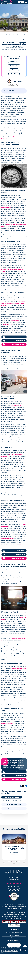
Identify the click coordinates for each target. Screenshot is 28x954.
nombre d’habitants (16, 405)
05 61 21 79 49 (20, 341)
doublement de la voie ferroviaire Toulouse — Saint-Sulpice (13, 303)
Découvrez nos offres (18, 344)
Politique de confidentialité (14, 932)
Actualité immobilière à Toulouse (13, 34)
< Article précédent (14, 804)
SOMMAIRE (10, 90)
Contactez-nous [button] (14, 945)
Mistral (14, 74)
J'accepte (24, 950)
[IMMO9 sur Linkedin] (18, 889)
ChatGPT (14, 61)
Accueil (3, 34)
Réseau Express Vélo (7, 723)
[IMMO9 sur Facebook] (9, 889)
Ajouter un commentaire (12, 797)
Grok (14, 69)
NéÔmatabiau (15, 320)
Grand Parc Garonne (7, 538)
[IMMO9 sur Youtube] (15, 889)
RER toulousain (6, 207)
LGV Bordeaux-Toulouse (19, 668)
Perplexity (14, 65)
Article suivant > (14, 809)
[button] (22, 2)
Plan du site (14, 938)
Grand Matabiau (8, 324)
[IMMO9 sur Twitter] (12, 889)
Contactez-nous (20, 337)
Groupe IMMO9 (14, 929)
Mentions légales (14, 935)
